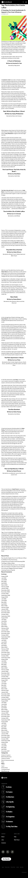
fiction (24, 535)
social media (4, 543)
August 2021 (4, 680)
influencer (16, 537)
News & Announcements (7, 760)
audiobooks (4, 534)
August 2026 (4, 576)
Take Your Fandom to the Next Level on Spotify (13, 566)
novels (8, 540)
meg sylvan (9, 538)
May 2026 (3, 581)
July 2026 (3, 578)
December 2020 (5, 694)
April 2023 (4, 645)
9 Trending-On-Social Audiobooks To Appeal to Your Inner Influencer (13, 11)
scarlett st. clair (22, 541)
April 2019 (3, 728)
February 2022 (5, 669)
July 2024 (3, 619)
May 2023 (3, 644)
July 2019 (3, 723)
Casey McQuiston (18, 535)
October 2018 (4, 739)
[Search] (23, 2)
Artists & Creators (5, 755)
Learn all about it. (20, 529)
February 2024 (5, 628)
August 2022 (4, 659)
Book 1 (8, 535)
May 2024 (3, 623)
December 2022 (5, 652)
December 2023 (5, 631)
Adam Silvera (17, 532)
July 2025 (3, 599)
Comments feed (5, 769)
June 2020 (4, 704)
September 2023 (5, 637)
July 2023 (3, 640)
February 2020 (5, 711)
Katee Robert (22, 537)
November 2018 (5, 737)
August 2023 (4, 638)
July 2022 (3, 661)
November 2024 (5, 612)
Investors (3, 843)
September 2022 (5, 657)
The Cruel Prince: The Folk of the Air (16, 543)
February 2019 (5, 732)
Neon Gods (19, 538)
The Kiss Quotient (22, 544)
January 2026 (4, 588)
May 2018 (3, 747)
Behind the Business (6, 756)
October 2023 (4, 635)
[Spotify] (6, 2)
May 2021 (3, 685)
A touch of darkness (9, 532)
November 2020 (5, 695)
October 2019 (4, 718)
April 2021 (3, 687)
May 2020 (4, 706)
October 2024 (4, 614)
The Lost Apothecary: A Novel (8, 546)
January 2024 (4, 630)
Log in (2, 766)
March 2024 (4, 626)
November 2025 (5, 592)
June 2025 (4, 600)
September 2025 (5, 595)
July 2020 (3, 702)
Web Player (17, 840)
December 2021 (5, 673)
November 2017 (5, 751)
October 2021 (4, 676)
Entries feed (4, 767)
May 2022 (3, 664)
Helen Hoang (4, 537)
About (2, 836)
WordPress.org (5, 771)
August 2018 (4, 742)
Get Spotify (7, 859)
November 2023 (5, 633)
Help (15, 836)
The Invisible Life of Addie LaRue (9, 544)
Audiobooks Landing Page (14, 534)
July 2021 (3, 682)
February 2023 (5, 649)
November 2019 (5, 716)
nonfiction (3, 540)
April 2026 (4, 583)
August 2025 (4, 597)
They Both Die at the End (11, 548)
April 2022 (4, 666)
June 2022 (4, 663)
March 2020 (4, 709)
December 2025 (5, 590)
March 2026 (4, 585)
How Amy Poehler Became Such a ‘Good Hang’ (13, 565)
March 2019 (4, 730)
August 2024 (4, 618)
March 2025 (4, 605)
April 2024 (4, 625)
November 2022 (5, 654)
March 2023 (4, 647)
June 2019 (4, 725)
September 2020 (5, 699)
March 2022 (4, 668)
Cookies (17, 867)
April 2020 (4, 708)
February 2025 (5, 607)
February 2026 (5, 586)
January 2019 (4, 733)
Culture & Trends (5, 758)
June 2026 (4, 579)
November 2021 (5, 675)
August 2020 (4, 701)
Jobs (2, 840)
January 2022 (4, 671)
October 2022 (4, 656)
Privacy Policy (13, 867)
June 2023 (4, 642)
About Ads (21, 867)
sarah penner (16, 541)
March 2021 (4, 689)
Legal (3, 867)
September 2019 (5, 720)
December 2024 (5, 611)
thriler (19, 548)
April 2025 (4, 604)
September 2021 (5, 678)
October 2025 (4, 593)
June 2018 (4, 746)
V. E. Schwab (11, 549)
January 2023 (4, 650)
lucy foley (3, 538)
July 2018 (3, 744)
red (11, 541)
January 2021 (4, 692)
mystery (14, 538)
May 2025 (3, 602)
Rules (2, 762)
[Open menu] (26, 2)
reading (8, 541)
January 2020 (4, 713)
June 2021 (3, 683)
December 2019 (5, 714)
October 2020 (5, 697)
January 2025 (4, 609)
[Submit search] (26, 553)
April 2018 (3, 749)
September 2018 (5, 740)
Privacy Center (7, 867)
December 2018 (5, 735)
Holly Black (10, 537)
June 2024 (4, 621)
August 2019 (4, 721)
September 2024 (5, 616)
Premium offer (13, 540)
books (11, 535)
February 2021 (5, 690)
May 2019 (3, 727)
